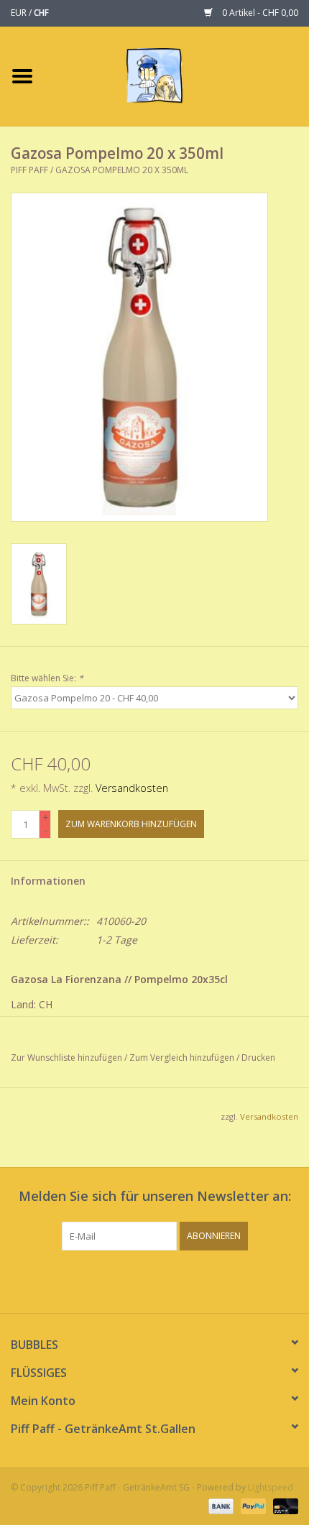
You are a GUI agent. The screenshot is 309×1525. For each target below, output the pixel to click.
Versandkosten (132, 788)
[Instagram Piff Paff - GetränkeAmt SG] (167, 1279)
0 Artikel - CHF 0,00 (259, 12)
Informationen (48, 881)
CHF (41, 12)
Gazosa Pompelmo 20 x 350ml (121, 170)
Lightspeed (270, 1487)
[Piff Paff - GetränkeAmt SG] (176, 75)
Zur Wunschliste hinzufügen (66, 1057)
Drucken (258, 1057)
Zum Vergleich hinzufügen (182, 1057)
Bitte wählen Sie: (47, 678)
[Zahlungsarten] (219, 1505)
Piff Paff (30, 170)
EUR (20, 12)
